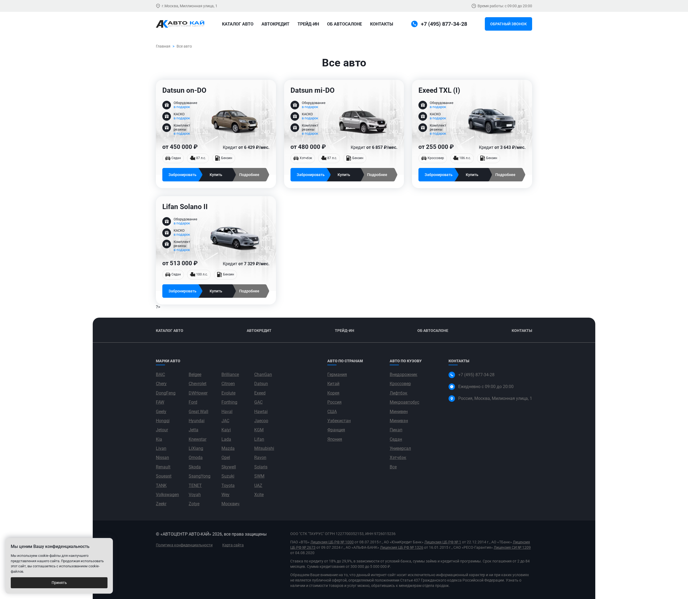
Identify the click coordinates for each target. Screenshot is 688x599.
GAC (258, 402)
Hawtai (261, 411)
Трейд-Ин (308, 24)
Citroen (228, 383)
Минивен (399, 411)
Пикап (396, 429)
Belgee (195, 374)
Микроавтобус (404, 402)
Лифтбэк (398, 393)
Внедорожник (403, 374)
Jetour (162, 429)
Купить (216, 175)
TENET (195, 485)
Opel (225, 457)
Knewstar (197, 439)
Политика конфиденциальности (184, 545)
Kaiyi (226, 429)
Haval (226, 411)
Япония (334, 439)
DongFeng (165, 393)
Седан (396, 439)
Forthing (229, 402)
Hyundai (197, 420)
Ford (193, 402)
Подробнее (249, 175)
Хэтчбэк (398, 457)
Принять (59, 582)
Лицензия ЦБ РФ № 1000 (332, 542)
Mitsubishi (264, 448)
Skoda (195, 466)
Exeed (260, 393)
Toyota (228, 485)
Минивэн (399, 420)
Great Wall (198, 411)
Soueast (163, 476)
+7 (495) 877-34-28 (476, 374)
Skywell (228, 466)
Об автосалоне (344, 24)
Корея (333, 393)
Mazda (228, 448)
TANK (161, 485)
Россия (334, 402)
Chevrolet (197, 383)
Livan (161, 448)
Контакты (381, 24)
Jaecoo (261, 420)
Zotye (194, 503)
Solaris (260, 466)
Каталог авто (237, 24)
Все (393, 466)
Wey (225, 494)
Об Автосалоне (432, 330)
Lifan (259, 439)
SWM (259, 476)
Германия (337, 374)
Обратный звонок (508, 24)
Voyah (195, 494)
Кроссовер (400, 383)
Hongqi (163, 420)
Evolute (228, 393)
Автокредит (275, 24)
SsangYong (199, 476)
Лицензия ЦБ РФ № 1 (442, 542)
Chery (161, 383)
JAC (225, 420)
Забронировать (182, 175)
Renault (163, 466)
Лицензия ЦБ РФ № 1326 (401, 547)
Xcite (259, 494)
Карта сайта (233, 545)
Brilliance (230, 374)
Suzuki (227, 476)
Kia (159, 439)
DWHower (198, 393)
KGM (259, 429)
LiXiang (196, 448)
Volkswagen (167, 494)
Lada (226, 439)
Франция (336, 429)
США (332, 411)
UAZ (258, 485)
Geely (161, 411)
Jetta (193, 429)
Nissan (162, 457)
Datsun (261, 383)
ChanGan (263, 374)
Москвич (230, 503)
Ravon (260, 457)
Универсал (400, 448)
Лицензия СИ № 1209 (512, 547)
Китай (333, 383)
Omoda (196, 457)
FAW (160, 402)
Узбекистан (339, 420)
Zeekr (161, 503)
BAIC (160, 374)
